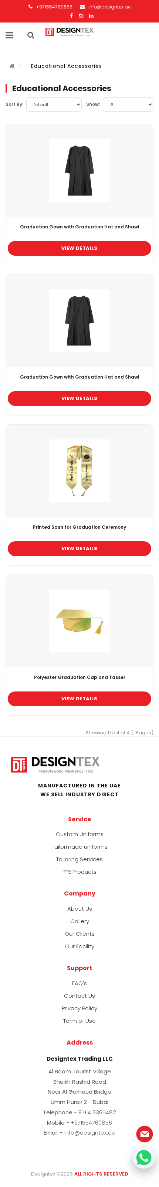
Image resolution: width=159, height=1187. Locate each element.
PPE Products (79, 872)
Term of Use (79, 1021)
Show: (93, 104)
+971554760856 (53, 7)
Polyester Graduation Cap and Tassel (79, 677)
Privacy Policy (79, 1008)
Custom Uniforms (80, 834)
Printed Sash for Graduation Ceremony (79, 527)
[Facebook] (71, 16)
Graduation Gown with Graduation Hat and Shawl (79, 227)
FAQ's (79, 983)
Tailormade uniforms (80, 846)
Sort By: (14, 104)
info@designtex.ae (109, 7)
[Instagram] (81, 16)
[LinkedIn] (91, 16)
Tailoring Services (79, 859)
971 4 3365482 (97, 1112)
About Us (79, 908)
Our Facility (79, 946)
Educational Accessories (66, 66)
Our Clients (80, 934)
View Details (79, 248)
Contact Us (79, 996)
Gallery (79, 921)
